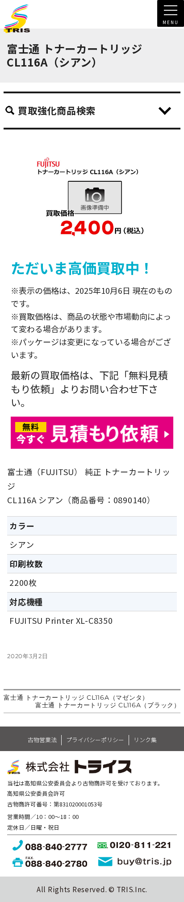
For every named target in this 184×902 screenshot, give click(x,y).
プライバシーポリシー (95, 739)
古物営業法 (42, 739)
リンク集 (145, 739)
